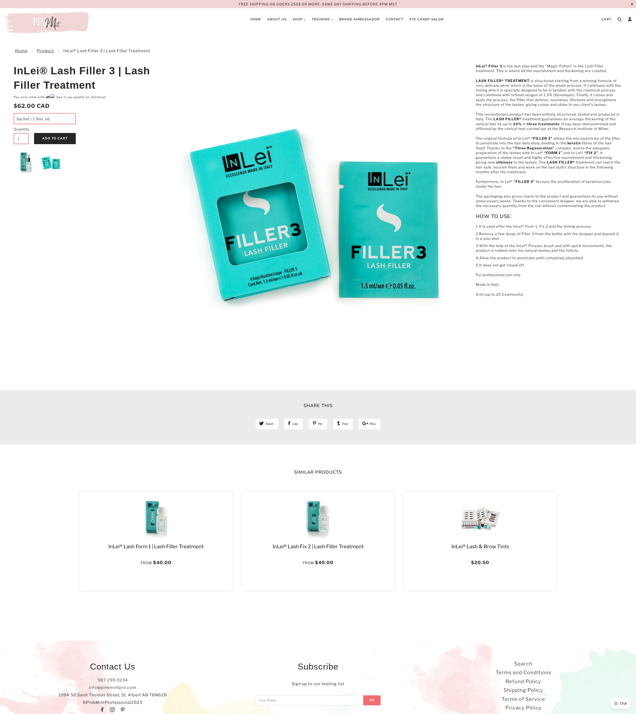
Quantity (21, 129)
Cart (606, 19)
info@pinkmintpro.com (112, 687)
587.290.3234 (113, 680)
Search (523, 664)
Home (21, 50)
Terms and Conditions (523, 672)
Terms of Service (523, 699)
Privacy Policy (523, 708)
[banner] (47, 24)
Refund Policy (523, 681)
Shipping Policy (523, 690)
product (45, 50)
